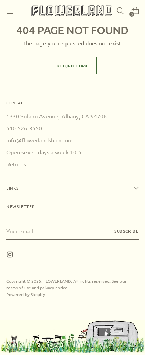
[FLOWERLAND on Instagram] (10, 255)
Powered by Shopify (25, 294)
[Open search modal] (120, 11)
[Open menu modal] (10, 11)
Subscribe (126, 231)
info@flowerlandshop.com (39, 139)
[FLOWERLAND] (71, 10)
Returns (16, 163)
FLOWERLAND (57, 281)
